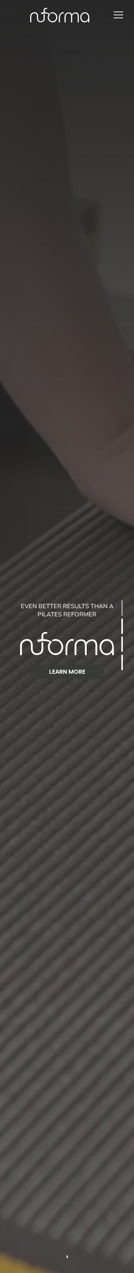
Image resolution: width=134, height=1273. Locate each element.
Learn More (67, 671)
